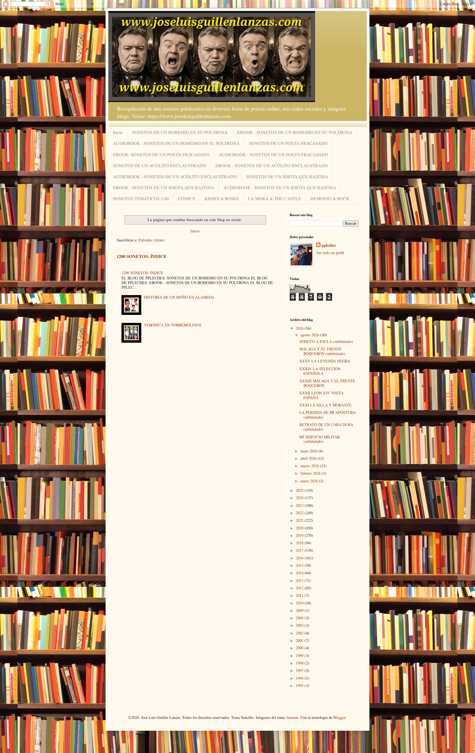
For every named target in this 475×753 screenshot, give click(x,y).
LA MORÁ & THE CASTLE (274, 198)
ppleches (329, 245)
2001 (300, 640)
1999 (300, 655)
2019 (300, 535)
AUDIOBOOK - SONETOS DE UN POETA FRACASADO (273, 154)
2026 (300, 328)
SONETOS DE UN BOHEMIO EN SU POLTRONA (180, 132)
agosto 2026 (310, 334)
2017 (300, 550)
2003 (300, 625)
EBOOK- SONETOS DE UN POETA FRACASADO (161, 154)
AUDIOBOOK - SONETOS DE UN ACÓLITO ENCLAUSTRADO (175, 176)
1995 (300, 685)
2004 (300, 617)
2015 (300, 565)
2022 (300, 512)
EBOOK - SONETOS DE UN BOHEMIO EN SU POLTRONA (294, 132)
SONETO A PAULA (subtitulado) (326, 341)
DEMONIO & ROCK (329, 198)
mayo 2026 (309, 451)
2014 (300, 572)
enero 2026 (309, 480)
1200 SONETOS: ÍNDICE (142, 256)
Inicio (118, 132)
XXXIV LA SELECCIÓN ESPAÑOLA (320, 371)
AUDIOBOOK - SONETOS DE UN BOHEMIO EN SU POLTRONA (176, 143)
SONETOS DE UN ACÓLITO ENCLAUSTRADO (159, 165)
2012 (300, 587)
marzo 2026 (310, 465)
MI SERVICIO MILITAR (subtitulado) (319, 439)
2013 (300, 580)
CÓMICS (186, 198)
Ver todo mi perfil (330, 252)
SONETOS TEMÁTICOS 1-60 (141, 198)
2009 (300, 610)
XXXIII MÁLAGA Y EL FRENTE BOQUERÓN (327, 383)
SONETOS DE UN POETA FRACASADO (288, 143)
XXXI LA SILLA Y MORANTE (325, 405)
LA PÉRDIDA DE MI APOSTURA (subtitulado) (327, 415)
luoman (292, 717)
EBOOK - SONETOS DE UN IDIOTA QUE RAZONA (163, 187)
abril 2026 (308, 458)
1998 (300, 663)
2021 (300, 520)
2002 (300, 633)
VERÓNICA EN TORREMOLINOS (172, 325)
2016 (300, 557)
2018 (300, 542)
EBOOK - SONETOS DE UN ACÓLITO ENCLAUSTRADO (272, 165)
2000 (300, 647)
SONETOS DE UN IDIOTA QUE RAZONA (287, 176)
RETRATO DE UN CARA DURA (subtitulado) (326, 427)
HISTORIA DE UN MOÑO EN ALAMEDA (179, 297)
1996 (300, 678)
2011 (300, 595)
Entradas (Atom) (152, 240)
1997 (300, 670)
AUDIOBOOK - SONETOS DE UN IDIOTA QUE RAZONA (279, 187)
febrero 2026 (311, 473)
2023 (300, 505)
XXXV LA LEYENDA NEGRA (324, 361)
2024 (300, 497)
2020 (300, 528)
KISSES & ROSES (222, 198)
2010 (300, 603)
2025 (300, 490)
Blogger (339, 717)
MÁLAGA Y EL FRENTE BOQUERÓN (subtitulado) (322, 351)
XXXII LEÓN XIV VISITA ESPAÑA (321, 395)
